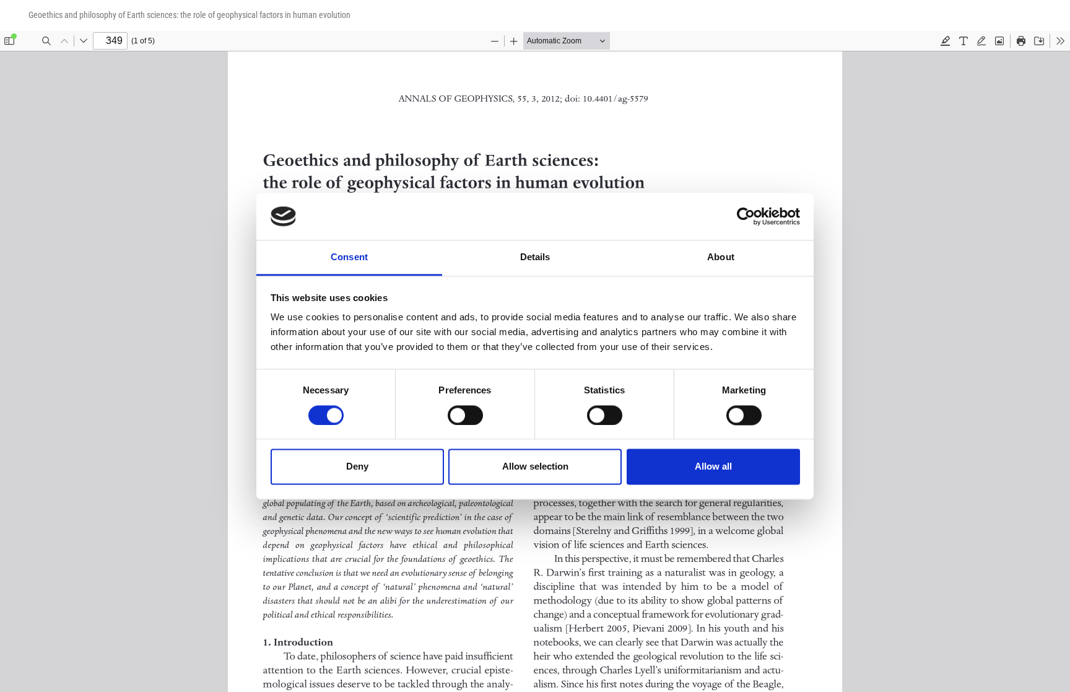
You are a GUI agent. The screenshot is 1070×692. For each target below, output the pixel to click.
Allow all (713, 467)
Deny (357, 467)
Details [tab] (535, 257)
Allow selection (535, 467)
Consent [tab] (349, 257)
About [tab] (720, 257)
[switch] (465, 415)
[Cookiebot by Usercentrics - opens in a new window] (746, 216)
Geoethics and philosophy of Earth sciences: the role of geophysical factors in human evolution (189, 15)
